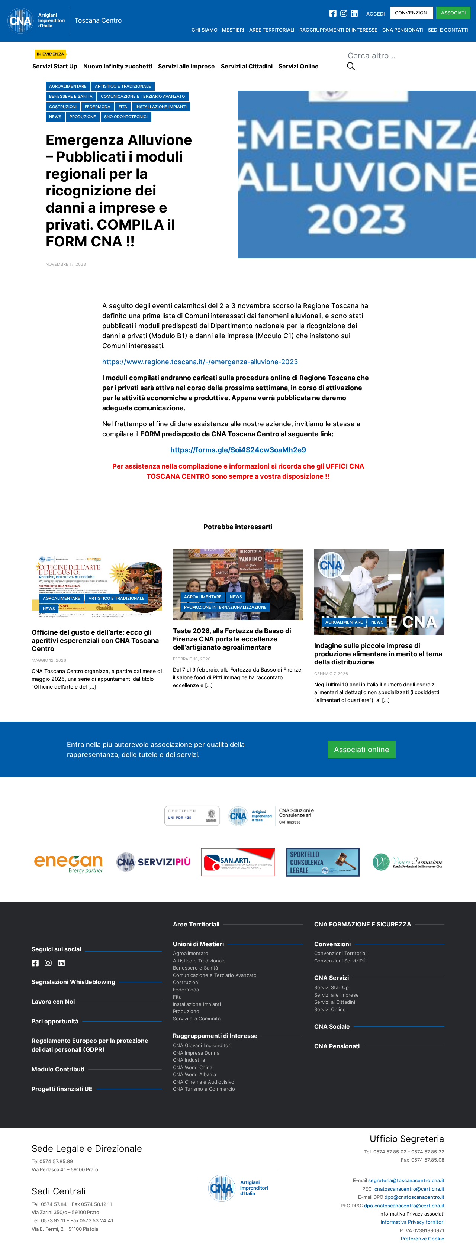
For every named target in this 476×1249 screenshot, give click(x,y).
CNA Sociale (332, 1026)
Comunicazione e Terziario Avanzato (143, 96)
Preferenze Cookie (422, 1239)
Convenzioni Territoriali (340, 953)
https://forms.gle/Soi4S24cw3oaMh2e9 (238, 450)
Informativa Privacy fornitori (412, 1222)
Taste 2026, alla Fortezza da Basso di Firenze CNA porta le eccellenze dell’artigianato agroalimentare (232, 639)
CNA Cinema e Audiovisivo (203, 1082)
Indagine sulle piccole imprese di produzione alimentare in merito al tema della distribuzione (378, 654)
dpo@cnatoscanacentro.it (414, 1197)
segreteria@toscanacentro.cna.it (406, 1180)
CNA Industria (189, 1060)
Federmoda (97, 106)
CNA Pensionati (402, 30)
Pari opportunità (55, 1021)
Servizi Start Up (54, 66)
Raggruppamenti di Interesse (338, 30)
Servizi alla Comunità (197, 1019)
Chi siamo (205, 30)
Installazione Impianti (161, 106)
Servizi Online (299, 66)
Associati (453, 13)
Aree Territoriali (272, 30)
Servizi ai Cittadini (247, 66)
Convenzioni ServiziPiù (340, 961)
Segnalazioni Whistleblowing (73, 982)
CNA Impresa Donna (196, 1053)
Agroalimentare (68, 86)
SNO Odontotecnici (126, 116)
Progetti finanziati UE (62, 1089)
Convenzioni (411, 13)
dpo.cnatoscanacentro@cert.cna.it (404, 1205)
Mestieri (233, 30)
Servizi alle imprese (186, 66)
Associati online (361, 749)
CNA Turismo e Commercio (204, 1089)
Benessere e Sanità (71, 96)
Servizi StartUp (331, 987)
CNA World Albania (194, 1074)
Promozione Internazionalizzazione (225, 607)
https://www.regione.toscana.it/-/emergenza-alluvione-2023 (200, 362)
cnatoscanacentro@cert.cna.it (409, 1189)
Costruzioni (63, 106)
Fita (123, 106)
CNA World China (192, 1067)
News (55, 116)
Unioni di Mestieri (198, 944)
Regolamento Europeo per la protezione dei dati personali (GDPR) (90, 1045)
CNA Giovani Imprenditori (202, 1045)
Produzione (83, 116)
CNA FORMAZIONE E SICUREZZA (362, 924)
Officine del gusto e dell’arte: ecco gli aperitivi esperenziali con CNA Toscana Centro (95, 640)
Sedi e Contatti (448, 30)
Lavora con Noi (53, 1001)
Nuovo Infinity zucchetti (117, 66)
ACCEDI (375, 14)
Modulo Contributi (58, 1069)
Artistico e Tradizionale (123, 86)
